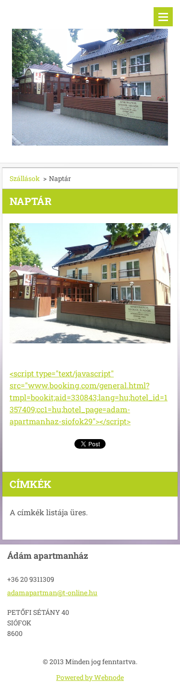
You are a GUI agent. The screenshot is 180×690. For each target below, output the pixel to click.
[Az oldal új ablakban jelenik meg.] (90, 283)
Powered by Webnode (90, 677)
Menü (163, 16)
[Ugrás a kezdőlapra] (90, 75)
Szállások (25, 178)
